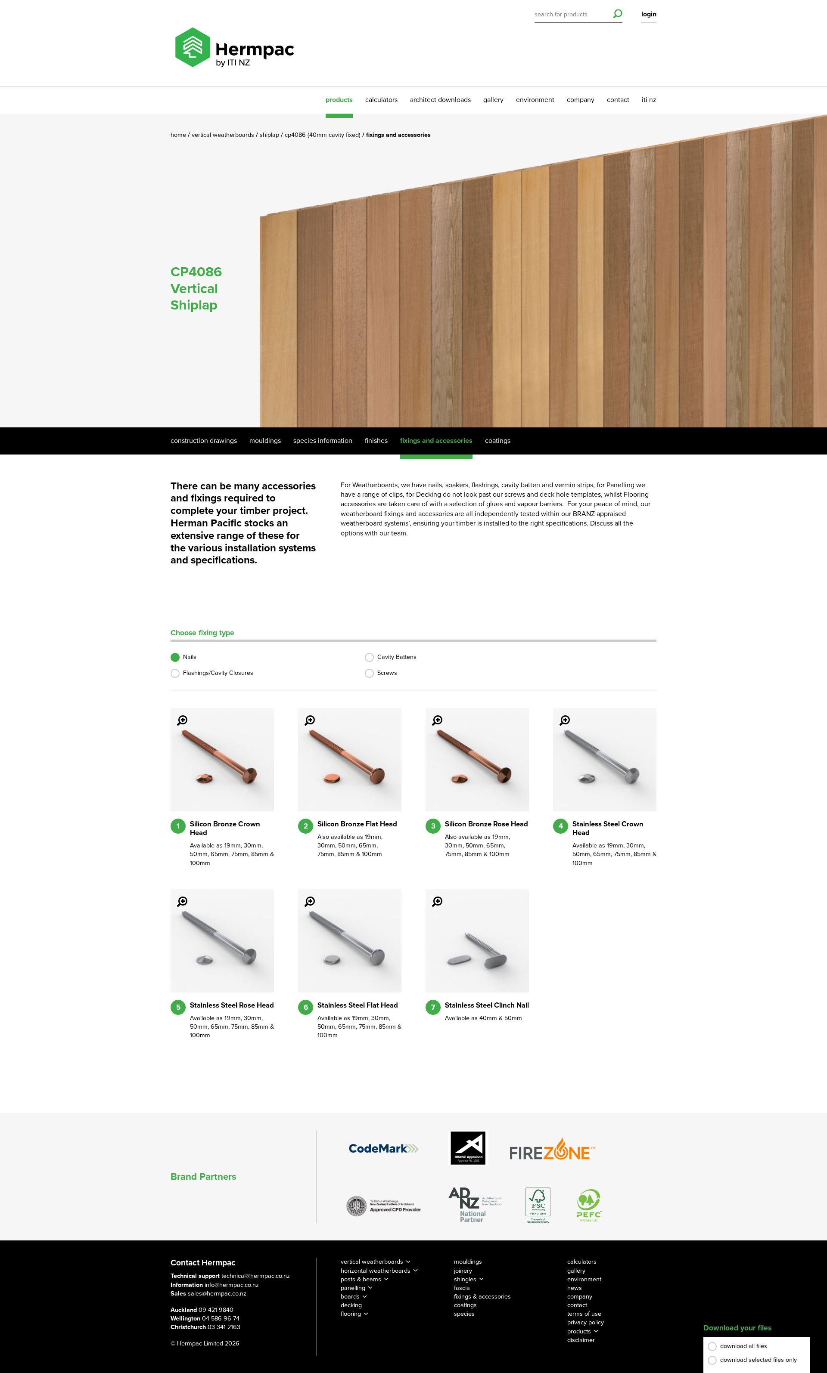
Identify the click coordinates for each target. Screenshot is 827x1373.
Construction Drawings (204, 440)
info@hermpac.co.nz (232, 1285)
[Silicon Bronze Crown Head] (177, 714)
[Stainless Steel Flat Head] (304, 895)
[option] (413, 271)
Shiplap (270, 135)
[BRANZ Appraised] (468, 1148)
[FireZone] (553, 1148)
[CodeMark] (384, 1148)
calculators (381, 100)
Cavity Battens (397, 657)
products (339, 100)
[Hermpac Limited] (234, 43)
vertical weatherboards (372, 1261)
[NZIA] (384, 1205)
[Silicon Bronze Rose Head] (432, 714)
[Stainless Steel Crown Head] (559, 714)
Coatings (497, 440)
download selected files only (758, 1360)
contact (618, 100)
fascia (462, 1288)
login (648, 14)
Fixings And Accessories (436, 440)
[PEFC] (590, 1205)
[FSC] (538, 1205)
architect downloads (440, 100)
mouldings (468, 1261)
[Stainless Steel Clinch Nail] (432, 895)
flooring (351, 1313)
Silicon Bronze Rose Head (486, 824)
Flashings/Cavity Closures (218, 673)
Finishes (376, 440)
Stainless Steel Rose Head (232, 1005)
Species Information (322, 440)
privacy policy (585, 1322)
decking (351, 1305)
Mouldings (265, 440)
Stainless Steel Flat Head (357, 1005)
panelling (353, 1288)
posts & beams (361, 1279)
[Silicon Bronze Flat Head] (304, 714)
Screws (387, 673)
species (464, 1313)
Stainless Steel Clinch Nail (487, 1005)
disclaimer (581, 1340)
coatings (465, 1305)
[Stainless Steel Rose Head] (177, 895)
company (580, 100)
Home (179, 135)
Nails (189, 657)
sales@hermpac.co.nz (217, 1293)
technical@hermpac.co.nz (255, 1276)
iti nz (649, 100)
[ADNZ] (474, 1205)
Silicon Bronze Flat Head (357, 824)
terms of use (584, 1313)
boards (350, 1296)
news (574, 1288)
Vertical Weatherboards (224, 135)
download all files (743, 1346)
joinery (463, 1270)
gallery (493, 100)
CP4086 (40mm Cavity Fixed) (323, 135)
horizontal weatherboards (375, 1270)
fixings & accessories (482, 1296)
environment (535, 100)
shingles (465, 1279)
